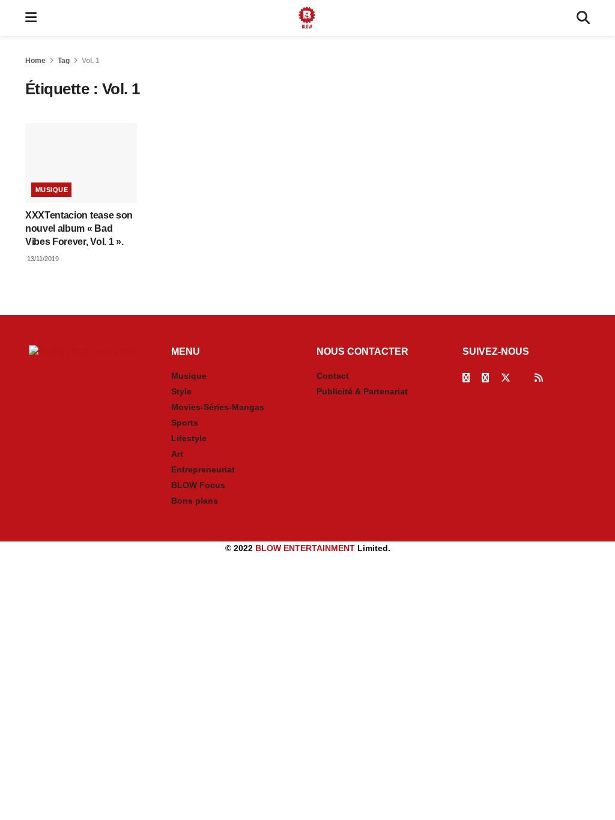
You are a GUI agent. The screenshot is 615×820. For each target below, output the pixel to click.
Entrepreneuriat (203, 469)
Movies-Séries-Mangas (217, 407)
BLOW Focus (198, 485)
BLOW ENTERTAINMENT (305, 548)
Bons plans (194, 500)
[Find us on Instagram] (485, 378)
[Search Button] (583, 18)
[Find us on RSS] (539, 378)
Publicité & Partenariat (362, 391)
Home (35, 60)
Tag (64, 60)
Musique (51, 189)
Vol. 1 (91, 60)
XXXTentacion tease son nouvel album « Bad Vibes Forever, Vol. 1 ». (79, 228)
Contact (333, 376)
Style (181, 391)
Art (177, 454)
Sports (184, 422)
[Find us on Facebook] (466, 378)
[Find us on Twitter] (505, 378)
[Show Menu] (31, 18)
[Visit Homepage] (307, 18)
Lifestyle (189, 438)
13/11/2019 (42, 258)
